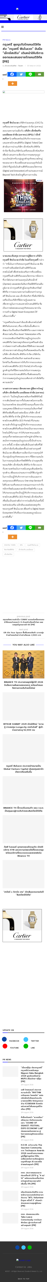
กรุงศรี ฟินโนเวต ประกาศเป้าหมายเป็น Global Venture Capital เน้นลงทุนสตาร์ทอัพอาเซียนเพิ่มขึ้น (23, 769)
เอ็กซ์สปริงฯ (8, 554)
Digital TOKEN (9, 545)
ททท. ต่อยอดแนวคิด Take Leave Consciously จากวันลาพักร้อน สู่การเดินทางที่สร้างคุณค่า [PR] (31, 1220)
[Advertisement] (23, 585)
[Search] (44, 27)
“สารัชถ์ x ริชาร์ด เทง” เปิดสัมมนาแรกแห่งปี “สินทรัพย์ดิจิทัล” (23, 893)
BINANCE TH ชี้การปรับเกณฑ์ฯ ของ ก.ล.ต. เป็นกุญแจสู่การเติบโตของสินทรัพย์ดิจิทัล (23, 809)
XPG (21, 545)
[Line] (30, 74)
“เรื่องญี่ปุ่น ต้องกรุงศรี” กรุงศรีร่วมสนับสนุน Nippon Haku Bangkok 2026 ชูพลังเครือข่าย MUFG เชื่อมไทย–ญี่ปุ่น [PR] (32, 1074)
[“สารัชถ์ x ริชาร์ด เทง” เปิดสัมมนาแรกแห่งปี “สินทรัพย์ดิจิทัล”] (23, 874)
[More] (13, 81)
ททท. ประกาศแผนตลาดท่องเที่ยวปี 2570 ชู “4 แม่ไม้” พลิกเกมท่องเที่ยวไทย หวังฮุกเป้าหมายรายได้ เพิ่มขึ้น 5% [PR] (32, 1178)
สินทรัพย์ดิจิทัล (9, 550)
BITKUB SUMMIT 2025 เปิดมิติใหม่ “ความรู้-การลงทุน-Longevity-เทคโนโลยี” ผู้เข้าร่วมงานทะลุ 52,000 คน (23, 727)
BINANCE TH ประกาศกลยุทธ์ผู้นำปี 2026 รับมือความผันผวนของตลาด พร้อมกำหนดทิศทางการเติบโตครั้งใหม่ (23, 685)
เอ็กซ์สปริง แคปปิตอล (26, 550)
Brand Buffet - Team (14, 65)
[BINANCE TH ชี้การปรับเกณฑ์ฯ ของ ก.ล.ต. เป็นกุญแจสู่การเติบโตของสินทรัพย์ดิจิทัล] (23, 790)
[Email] (39, 74)
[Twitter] (21, 74)
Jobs (29, 1267)
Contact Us (20, 1267)
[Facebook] (12, 74)
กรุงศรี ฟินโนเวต (32, 545)
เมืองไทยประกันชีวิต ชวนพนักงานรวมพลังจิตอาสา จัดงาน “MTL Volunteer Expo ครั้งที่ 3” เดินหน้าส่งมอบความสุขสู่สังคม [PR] (32, 1199)
